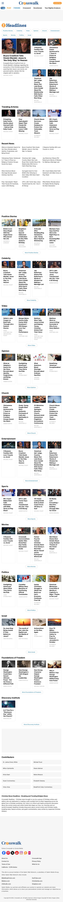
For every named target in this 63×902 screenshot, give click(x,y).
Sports (5, 35)
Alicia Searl (6, 774)
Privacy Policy (36, 861)
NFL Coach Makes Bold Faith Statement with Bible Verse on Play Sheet (52, 173)
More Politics (31, 610)
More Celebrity (31, 300)
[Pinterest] (8, 853)
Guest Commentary (9, 781)
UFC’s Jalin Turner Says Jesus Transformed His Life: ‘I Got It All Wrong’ (31, 184)
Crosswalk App (37, 858)
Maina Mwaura (38, 774)
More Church (31, 433)
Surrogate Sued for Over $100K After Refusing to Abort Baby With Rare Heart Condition (31, 174)
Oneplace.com (36, 884)
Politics (21, 35)
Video (28, 31)
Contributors (8, 757)
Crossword (27, 8)
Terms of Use (6, 864)
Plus (9, 8)
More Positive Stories (31, 252)
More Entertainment (31, 481)
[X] (12, 853)
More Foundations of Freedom (31, 692)
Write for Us (35, 864)
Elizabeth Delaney (39, 781)
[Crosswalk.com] (29, 3)
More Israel (31, 652)
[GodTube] (30, 853)
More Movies (31, 566)
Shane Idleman (38, 768)
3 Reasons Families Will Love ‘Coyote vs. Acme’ (51, 148)
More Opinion (31, 387)
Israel (29, 35)
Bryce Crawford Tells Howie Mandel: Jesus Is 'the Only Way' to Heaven (30, 149)
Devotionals (37, 8)
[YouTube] (17, 853)
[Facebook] (4, 853)
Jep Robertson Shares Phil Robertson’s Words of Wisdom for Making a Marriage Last (52, 160)
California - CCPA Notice (9, 867)
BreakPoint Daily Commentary (43, 787)
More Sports (31, 519)
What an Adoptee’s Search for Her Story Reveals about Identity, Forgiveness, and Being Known (11, 150)
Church (44, 31)
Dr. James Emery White (10, 762)
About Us (5, 858)
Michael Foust (38, 762)
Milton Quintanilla (8, 768)
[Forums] (25, 853)
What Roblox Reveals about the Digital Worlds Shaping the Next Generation (51, 184)
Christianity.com (37, 881)
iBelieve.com (6, 881)
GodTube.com (36, 878)
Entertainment (55, 31)
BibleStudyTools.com (8, 878)
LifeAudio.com (6, 884)
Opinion (35, 31)
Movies (13, 35)
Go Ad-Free (57, 3)
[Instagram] (21, 853)
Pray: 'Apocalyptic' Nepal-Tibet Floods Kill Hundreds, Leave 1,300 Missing (10, 184)
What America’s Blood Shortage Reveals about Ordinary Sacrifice (9, 173)
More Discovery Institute (31, 724)
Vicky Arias (6, 787)
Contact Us (5, 861)
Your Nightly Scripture (52, 8)
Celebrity (19, 31)
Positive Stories (8, 31)
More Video (31, 345)
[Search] (3, 8)
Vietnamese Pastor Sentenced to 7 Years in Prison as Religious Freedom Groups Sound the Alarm (11, 161)
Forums (17, 8)
